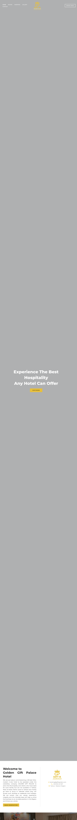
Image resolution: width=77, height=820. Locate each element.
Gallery (24, 4)
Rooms (10, 4)
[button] (70, 5)
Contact (5, 6)
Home (4, 4)
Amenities (17, 4)
